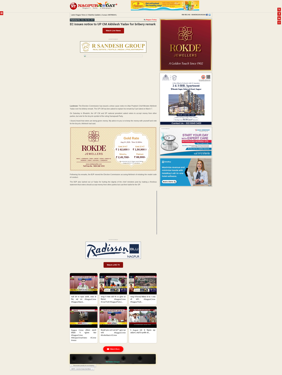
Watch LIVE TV (113, 265)
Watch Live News (113, 31)
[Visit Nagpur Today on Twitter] (210, 15)
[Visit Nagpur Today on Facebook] (207, 15)
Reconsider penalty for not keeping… (83, 365)
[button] (83, 289)
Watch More (115, 349)
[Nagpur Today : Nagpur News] (94, 6)
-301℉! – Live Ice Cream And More (82, 369)
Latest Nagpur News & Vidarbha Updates (86, 15)
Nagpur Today (151, 20)
